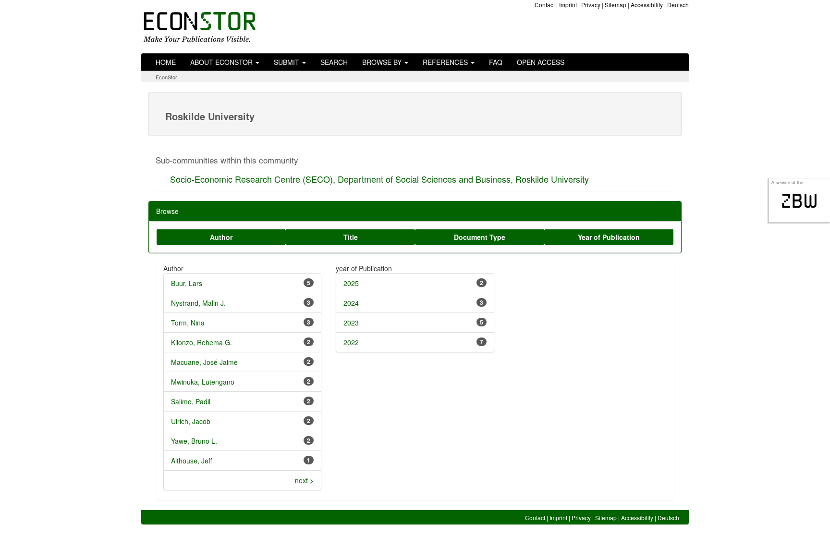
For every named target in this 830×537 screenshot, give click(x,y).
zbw (799, 201)
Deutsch (678, 4)
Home (166, 62)
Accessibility (647, 4)
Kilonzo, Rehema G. (201, 342)
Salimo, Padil (190, 401)
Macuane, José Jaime (204, 362)
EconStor (166, 77)
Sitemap (615, 4)
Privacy (590, 4)
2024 (351, 303)
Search (334, 62)
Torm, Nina (188, 322)
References (446, 62)
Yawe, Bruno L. (194, 441)
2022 (351, 342)
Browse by (382, 62)
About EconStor (222, 62)
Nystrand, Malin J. (198, 303)
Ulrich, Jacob (190, 421)
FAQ (495, 62)
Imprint (568, 4)
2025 (351, 283)
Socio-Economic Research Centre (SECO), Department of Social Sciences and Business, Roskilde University (379, 179)
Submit (287, 62)
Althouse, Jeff (191, 460)
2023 (351, 322)
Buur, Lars (186, 283)
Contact (545, 4)
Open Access (540, 62)
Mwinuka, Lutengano (202, 382)
